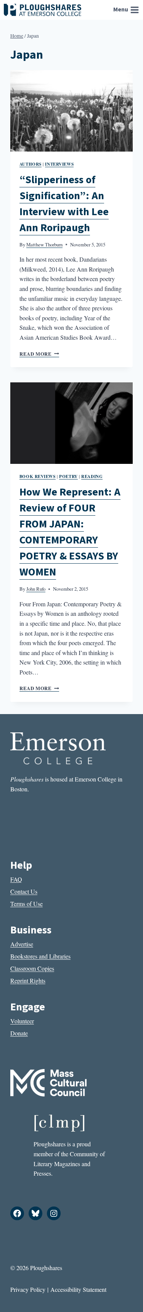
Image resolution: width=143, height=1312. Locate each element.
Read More (39, 353)
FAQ (16, 879)
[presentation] (71, 111)
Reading (92, 476)
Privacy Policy (27, 1289)
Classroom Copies (32, 968)
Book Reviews (37, 476)
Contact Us (23, 891)
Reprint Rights (27, 980)
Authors (30, 164)
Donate (19, 1033)
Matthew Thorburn (44, 244)
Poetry (68, 476)
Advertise (21, 944)
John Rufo (35, 588)
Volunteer (22, 1021)
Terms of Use (26, 904)
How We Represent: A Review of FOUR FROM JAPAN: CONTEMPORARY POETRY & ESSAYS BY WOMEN (70, 532)
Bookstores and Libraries (40, 956)
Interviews (59, 164)
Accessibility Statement (78, 1289)
